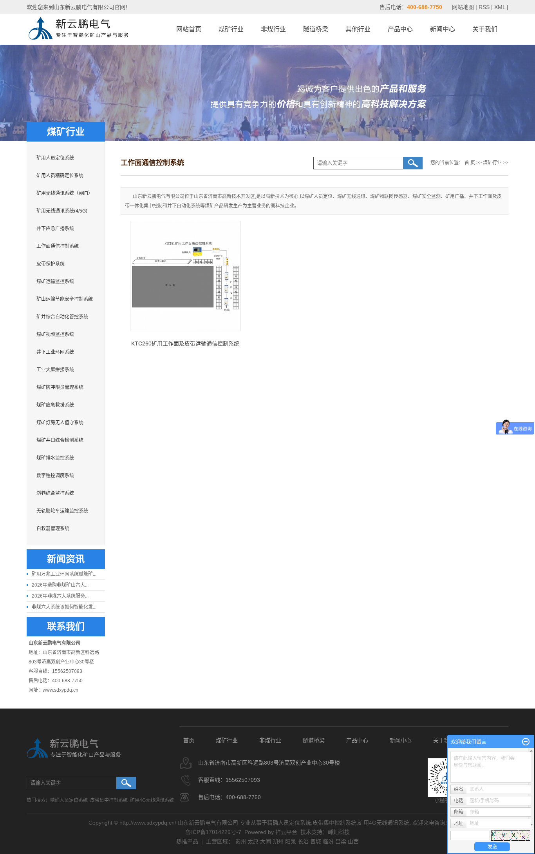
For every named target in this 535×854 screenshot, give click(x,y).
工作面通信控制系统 (57, 246)
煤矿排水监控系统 (55, 458)
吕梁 (340, 841)
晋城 (315, 841)
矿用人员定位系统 (55, 158)
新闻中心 (442, 29)
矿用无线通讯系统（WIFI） (64, 193)
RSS (484, 7)
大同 (265, 841)
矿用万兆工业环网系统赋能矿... (64, 574)
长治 (303, 841)
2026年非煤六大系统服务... (60, 596)
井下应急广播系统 (55, 228)
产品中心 (400, 29)
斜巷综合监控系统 (55, 493)
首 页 (470, 162)
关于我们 (484, 29)
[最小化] (526, 742)
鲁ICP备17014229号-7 (213, 832)
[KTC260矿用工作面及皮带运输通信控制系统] (185, 276)
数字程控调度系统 (55, 475)
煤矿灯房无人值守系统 (59, 422)
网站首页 (188, 29)
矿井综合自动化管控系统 (62, 317)
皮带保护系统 (50, 264)
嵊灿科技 (339, 832)
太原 (253, 841)
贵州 (240, 841)
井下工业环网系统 (55, 352)
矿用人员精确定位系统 (59, 175)
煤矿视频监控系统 (55, 334)
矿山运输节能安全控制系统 (64, 299)
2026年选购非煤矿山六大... (60, 585)
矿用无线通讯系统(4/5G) (61, 211)
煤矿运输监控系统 (55, 281)
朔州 (278, 841)
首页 (188, 740)
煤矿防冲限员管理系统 (59, 387)
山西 (353, 841)
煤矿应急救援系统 (55, 405)
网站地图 (463, 7)
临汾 (328, 841)
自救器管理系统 (52, 528)
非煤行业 (273, 29)
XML (499, 7)
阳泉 (290, 841)
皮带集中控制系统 (109, 800)
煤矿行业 (231, 29)
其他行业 (358, 29)
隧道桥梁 (315, 29)
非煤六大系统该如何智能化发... (64, 607)
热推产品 (187, 841)
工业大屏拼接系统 (55, 369)
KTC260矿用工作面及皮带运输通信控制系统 (185, 343)
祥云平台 (286, 832)
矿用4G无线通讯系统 (152, 800)
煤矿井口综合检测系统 (59, 440)
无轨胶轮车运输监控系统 (62, 511)
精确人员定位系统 (69, 800)
